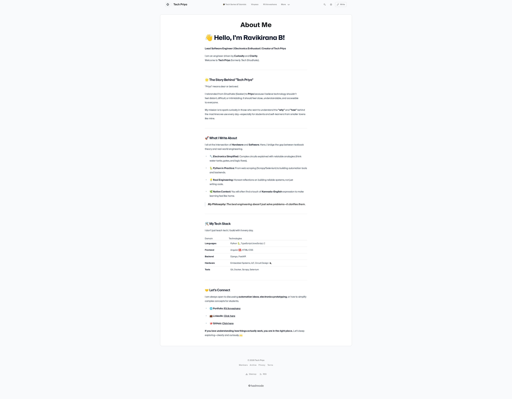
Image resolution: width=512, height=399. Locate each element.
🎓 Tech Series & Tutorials (234, 4)
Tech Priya (180, 4)
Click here (229, 316)
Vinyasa (254, 4)
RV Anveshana (270, 4)
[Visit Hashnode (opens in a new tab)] (256, 385)
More (283, 4)
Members (243, 365)
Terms (270, 365)
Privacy (262, 365)
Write (342, 4)
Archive (253, 365)
